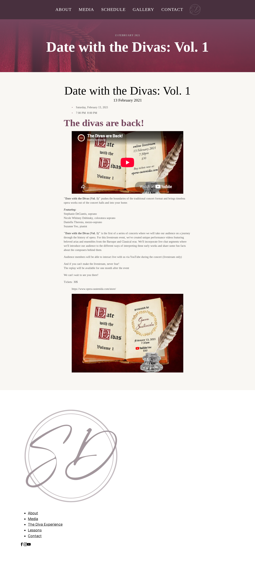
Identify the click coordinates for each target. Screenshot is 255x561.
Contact (35, 536)
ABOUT (63, 9)
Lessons (35, 530)
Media (33, 519)
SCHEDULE (113, 9)
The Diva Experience (45, 524)
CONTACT (172, 9)
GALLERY (143, 9)
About (33, 513)
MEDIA (86, 9)
